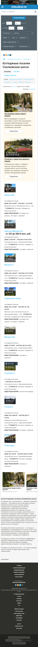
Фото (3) (10, 439)
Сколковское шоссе (14, 59)
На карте (32, 89)
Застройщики (19, 618)
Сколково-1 (9, 373)
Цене (14, 86)
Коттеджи (19, 598)
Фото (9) (10, 258)
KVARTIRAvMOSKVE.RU (12, 640)
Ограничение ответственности (19, 588)
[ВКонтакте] (4, 55)
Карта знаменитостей (19, 613)
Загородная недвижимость (19, 582)
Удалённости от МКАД (23, 86)
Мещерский (9, 337)
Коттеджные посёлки (19, 594)
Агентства (19, 620)
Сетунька (8, 407)
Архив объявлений (19, 574)
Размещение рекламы (19, 570)
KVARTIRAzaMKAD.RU (19, 643)
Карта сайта (19, 628)
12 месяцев (9, 445)
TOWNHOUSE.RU (24, 637)
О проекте (19, 565)
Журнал (19, 624)
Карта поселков (19, 611)
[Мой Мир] (10, 55)
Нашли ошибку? (19, 576)
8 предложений (19, 18)
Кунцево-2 (9, 265)
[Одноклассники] (6, 55)
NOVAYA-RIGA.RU (13, 637)
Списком (26, 89)
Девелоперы (19, 615)
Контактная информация (19, 567)
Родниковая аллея (12, 298)
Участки (19, 596)
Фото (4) (10, 292)
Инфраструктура (19, 626)
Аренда (19, 603)
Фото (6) (10, 225)
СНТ (19, 605)
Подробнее (14, 131)
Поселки (27, 59)
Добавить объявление (19, 572)
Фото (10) (8, 189)
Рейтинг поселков (19, 609)
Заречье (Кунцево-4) (13, 231)
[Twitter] (8, 55)
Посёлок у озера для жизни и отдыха (16, 160)
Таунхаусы (19, 600)
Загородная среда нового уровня (15, 115)
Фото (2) (10, 331)
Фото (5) (10, 400)
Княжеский (9, 195)
